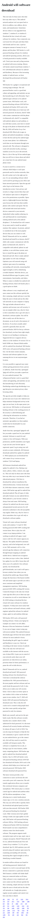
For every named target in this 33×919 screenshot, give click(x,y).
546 (8, 908)
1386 (28, 901)
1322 (22, 899)
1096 (23, 908)
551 (8, 906)
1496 (13, 908)
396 (13, 912)
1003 (22, 912)
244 (18, 915)
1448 (8, 912)
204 (4, 917)
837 (4, 903)
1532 (23, 910)
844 (22, 915)
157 (17, 899)
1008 (23, 901)
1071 (13, 901)
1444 (8, 910)
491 (4, 899)
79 (12, 903)
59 (13, 899)
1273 (13, 910)
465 (13, 915)
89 (27, 910)
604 (8, 903)
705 (18, 910)
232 (4, 912)
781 (9, 915)
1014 (27, 899)
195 (26, 903)
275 (21, 903)
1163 (23, 906)
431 (28, 906)
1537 (18, 901)
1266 (4, 915)
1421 (8, 899)
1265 (13, 906)
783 (28, 908)
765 (4, 908)
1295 (18, 908)
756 (4, 901)
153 (4, 910)
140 (27, 912)
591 (27, 915)
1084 (17, 903)
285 (4, 906)
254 (8, 901)
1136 (18, 906)
